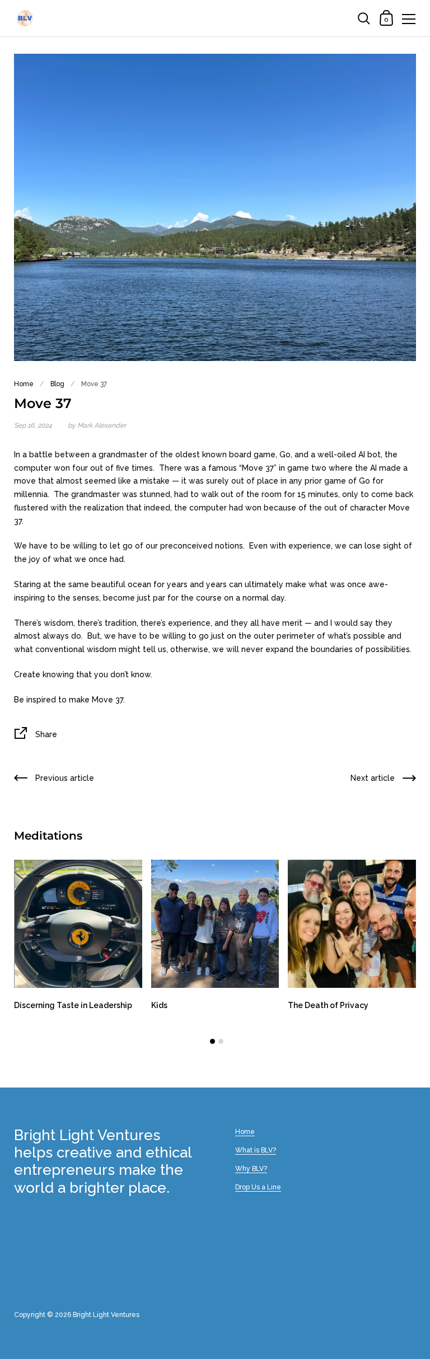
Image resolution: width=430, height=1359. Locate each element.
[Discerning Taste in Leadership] (78, 924)
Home (24, 384)
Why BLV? (251, 1169)
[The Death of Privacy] (352, 924)
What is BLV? (255, 1150)
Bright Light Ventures (106, 1315)
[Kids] (215, 924)
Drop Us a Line (258, 1187)
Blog (57, 384)
